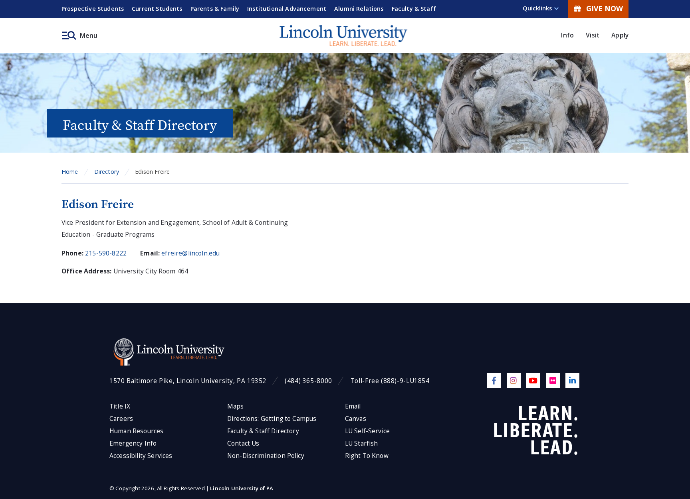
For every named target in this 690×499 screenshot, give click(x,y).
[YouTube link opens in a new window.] (533, 380)
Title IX (119, 406)
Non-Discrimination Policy (265, 456)
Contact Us (243, 443)
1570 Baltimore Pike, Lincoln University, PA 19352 (187, 381)
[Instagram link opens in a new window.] (514, 380)
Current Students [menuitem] (157, 8)
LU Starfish (361, 443)
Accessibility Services (140, 456)
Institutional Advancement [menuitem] (286, 8)
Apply (620, 35)
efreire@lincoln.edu (190, 253)
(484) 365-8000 (308, 381)
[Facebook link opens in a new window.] (494, 380)
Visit (592, 35)
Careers (121, 419)
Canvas (355, 419)
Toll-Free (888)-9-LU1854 (390, 381)
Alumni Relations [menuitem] (359, 8)
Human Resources (136, 431)
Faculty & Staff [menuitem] (414, 8)
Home (69, 171)
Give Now (604, 8)
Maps (235, 406)
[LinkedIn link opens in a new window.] (572, 380)
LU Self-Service (367, 431)
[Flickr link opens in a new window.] (553, 380)
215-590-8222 (106, 253)
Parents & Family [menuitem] (215, 8)
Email (353, 406)
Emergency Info (133, 443)
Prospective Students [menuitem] (92, 8)
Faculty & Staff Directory (263, 431)
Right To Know (367, 456)
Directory (106, 171)
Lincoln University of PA (241, 488)
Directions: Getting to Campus (272, 419)
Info (567, 35)
